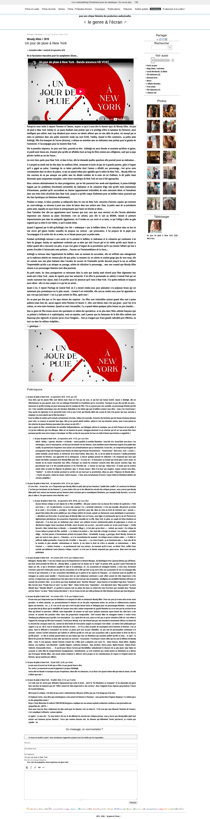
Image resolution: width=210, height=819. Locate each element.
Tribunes (127, 9)
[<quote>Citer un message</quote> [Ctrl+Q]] (39, 767)
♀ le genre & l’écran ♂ (105, 22)
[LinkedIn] (163, 39)
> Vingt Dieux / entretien (154, 68)
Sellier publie (141, 9)
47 (173, 60)
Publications (114, 9)
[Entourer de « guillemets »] (43, 767)
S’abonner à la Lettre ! (174, 9)
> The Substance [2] (152, 74)
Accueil (30, 34)
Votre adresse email (30, 748)
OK (136, 2)
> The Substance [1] (152, 89)
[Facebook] (160, 39)
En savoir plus (125, 2)
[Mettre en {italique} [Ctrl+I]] (31, 767)
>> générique (32, 326)
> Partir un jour (151, 65)
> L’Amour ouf (150, 92)
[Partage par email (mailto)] (157, 39)
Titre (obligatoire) (29, 754)
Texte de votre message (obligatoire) (35, 760)
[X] (166, 39)
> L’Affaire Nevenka (152, 83)
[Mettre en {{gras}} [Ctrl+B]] (26, 767)
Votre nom (27, 743)
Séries (61, 9)
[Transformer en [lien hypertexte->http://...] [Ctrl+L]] (35, 767)
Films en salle (32, 9)
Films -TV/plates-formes (80, 9)
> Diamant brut (151, 77)
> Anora (148, 80)
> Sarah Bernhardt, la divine (156, 71)
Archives (155, 9)
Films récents (49, 9)
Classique (100, 9)
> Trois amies (150, 86)
